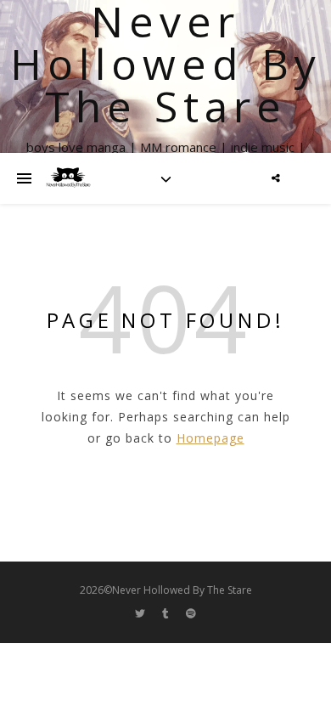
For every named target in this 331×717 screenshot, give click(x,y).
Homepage (210, 438)
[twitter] (141, 614)
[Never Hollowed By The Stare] (67, 178)
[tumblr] (166, 614)
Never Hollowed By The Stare (166, 63)
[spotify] (191, 614)
